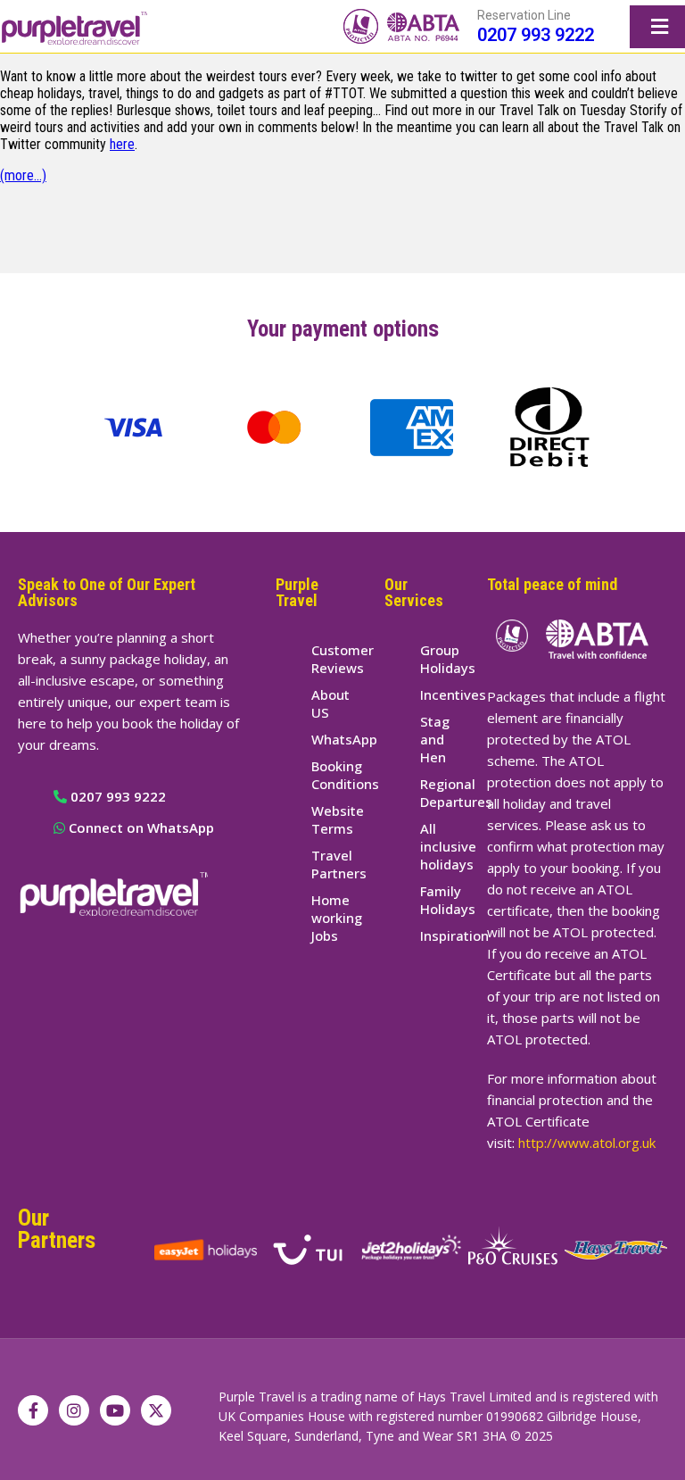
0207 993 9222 (535, 35)
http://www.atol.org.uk (587, 1143)
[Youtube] (115, 1410)
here (122, 144)
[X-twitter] (156, 1410)
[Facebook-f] (33, 1410)
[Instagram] (74, 1410)
